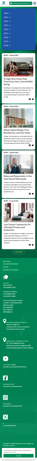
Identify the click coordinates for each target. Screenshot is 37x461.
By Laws (5, 267)
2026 (7, 13)
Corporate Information (10, 264)
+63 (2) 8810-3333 (9, 287)
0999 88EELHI (8, 312)
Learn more (13, 452)
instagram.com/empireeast (12, 406)
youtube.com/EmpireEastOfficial (14, 367)
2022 (7, 29)
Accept (18, 456)
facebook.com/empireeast (12, 386)
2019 (7, 41)
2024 (7, 21)
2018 (7, 45)
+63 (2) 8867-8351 (9, 294)
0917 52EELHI (8, 309)
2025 (7, 17)
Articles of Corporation (10, 269)
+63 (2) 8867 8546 (16, 303)
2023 (7, 25)
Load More (18, 252)
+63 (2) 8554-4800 (9, 296)
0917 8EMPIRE (8, 307)
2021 (7, 33)
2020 (7, 37)
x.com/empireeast (9, 425)
